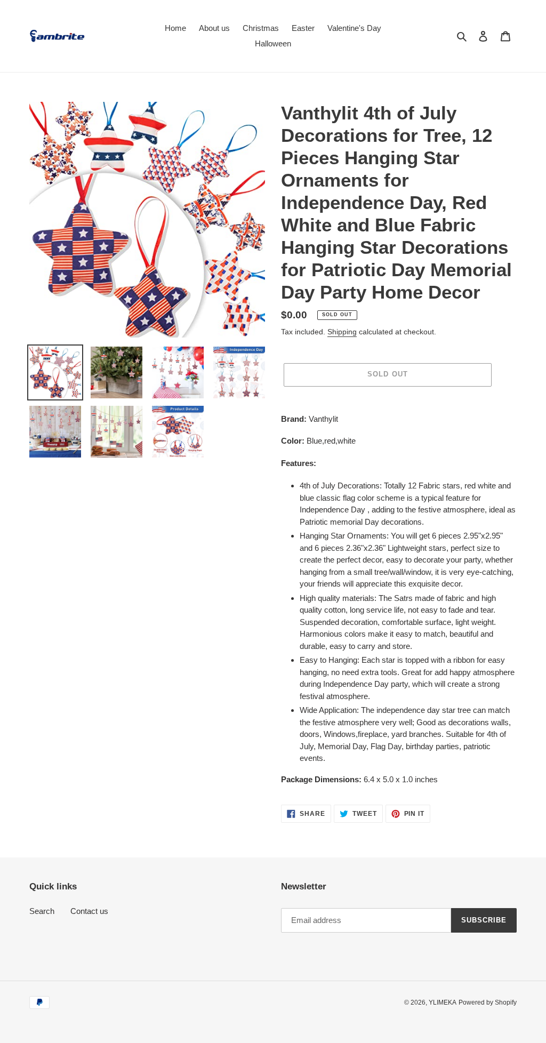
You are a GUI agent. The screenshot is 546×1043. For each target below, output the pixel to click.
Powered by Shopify (488, 1002)
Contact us (89, 911)
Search (41, 911)
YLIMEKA (442, 1002)
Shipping (342, 331)
